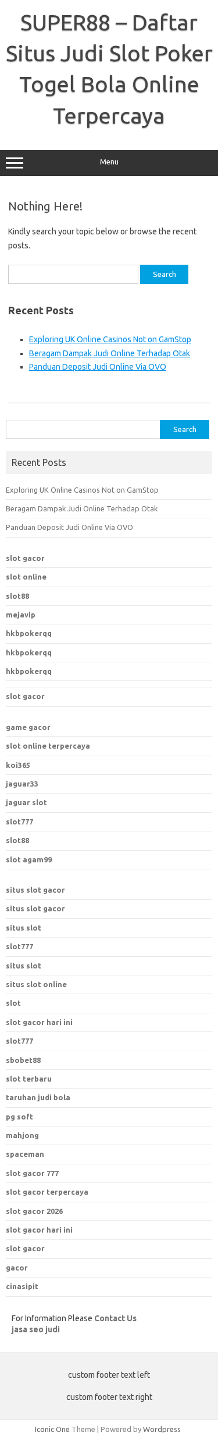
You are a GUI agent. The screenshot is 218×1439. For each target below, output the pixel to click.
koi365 (18, 765)
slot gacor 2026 (34, 1211)
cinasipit (22, 1286)
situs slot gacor (35, 890)
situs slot (23, 928)
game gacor (28, 727)
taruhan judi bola (38, 1097)
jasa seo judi (36, 1329)
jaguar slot (26, 802)
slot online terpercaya (48, 746)
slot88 (17, 596)
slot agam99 (29, 859)
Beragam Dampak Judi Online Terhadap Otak (109, 353)
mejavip (20, 614)
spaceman (25, 1154)
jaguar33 (22, 784)
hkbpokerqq (29, 633)
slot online (26, 577)
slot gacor (25, 558)
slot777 (19, 821)
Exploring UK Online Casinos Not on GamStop (110, 339)
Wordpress (162, 1429)
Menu (109, 161)
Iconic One (52, 1429)
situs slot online (36, 984)
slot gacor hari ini (39, 1230)
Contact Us (115, 1318)
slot (13, 1003)
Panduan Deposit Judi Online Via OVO (97, 366)
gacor (17, 1267)
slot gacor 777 (32, 1173)
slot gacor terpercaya (47, 1192)
